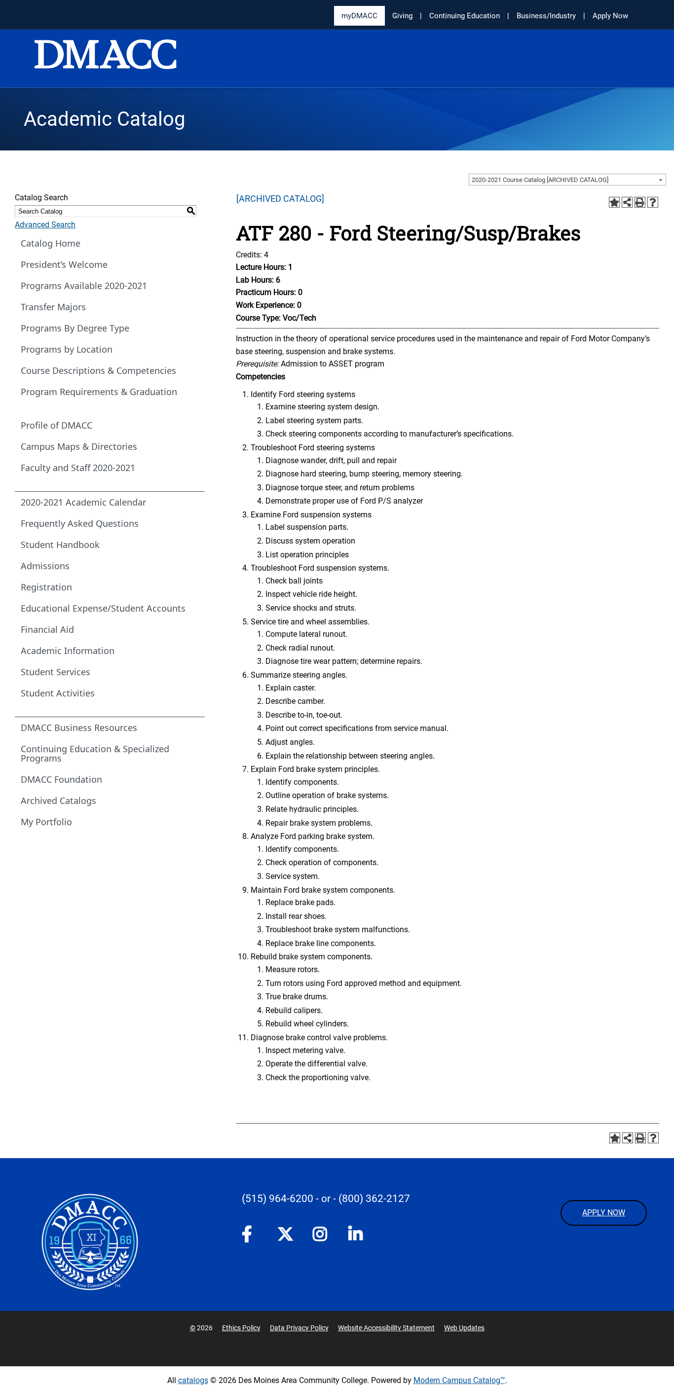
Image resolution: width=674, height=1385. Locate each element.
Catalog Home (50, 243)
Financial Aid (47, 629)
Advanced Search (45, 224)
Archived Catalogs (58, 800)
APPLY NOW (603, 1212)
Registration (46, 587)
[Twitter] (285, 1234)
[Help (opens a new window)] (652, 202)
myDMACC (359, 15)
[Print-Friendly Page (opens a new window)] (640, 202)
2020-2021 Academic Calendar (83, 502)
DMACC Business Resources (79, 727)
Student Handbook (60, 544)
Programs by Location (66, 349)
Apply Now (610, 15)
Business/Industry (546, 15)
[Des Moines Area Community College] (106, 59)
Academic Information (67, 650)
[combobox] (567, 179)
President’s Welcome (64, 264)
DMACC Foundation (61, 779)
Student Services (55, 672)
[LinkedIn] (356, 1236)
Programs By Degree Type (75, 328)
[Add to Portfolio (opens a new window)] (614, 202)
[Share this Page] (627, 202)
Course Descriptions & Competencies (98, 370)
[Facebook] (250, 1236)
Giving (402, 15)
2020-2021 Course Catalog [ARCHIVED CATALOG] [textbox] (540, 179)
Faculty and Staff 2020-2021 (78, 468)
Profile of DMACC (56, 425)
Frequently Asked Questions (80, 523)
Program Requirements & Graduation (99, 392)
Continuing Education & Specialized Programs (95, 753)
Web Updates (464, 1328)
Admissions (45, 566)
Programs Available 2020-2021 (84, 286)
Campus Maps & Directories (79, 446)
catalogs (193, 1380)
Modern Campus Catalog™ (459, 1380)
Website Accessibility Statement (386, 1328)
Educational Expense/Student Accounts (103, 608)
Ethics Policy (241, 1328)
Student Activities (58, 693)
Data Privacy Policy (299, 1328)
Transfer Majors (53, 307)
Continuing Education (464, 15)
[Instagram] (321, 1236)
